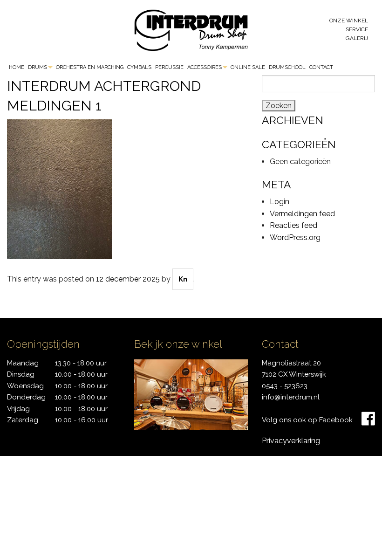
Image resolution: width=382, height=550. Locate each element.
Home (16, 67)
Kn (182, 279)
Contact (321, 67)
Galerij (357, 38)
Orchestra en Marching (89, 67)
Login (279, 201)
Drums (37, 67)
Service (357, 29)
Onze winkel (348, 20)
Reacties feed (293, 225)
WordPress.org (295, 237)
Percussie (169, 67)
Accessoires (204, 67)
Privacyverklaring (291, 440)
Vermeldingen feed (302, 213)
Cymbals (139, 67)
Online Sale (248, 67)
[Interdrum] (190, 29)
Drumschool (287, 67)
